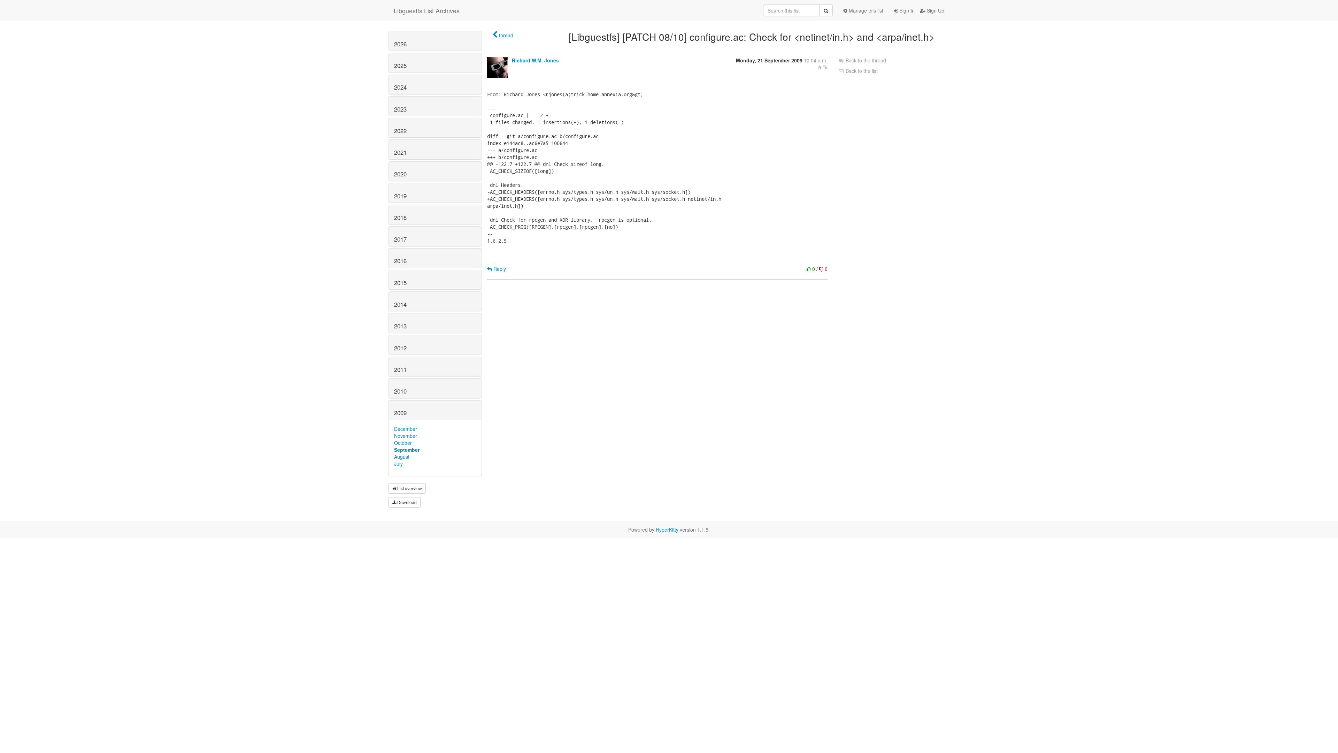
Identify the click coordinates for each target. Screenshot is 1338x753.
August (401, 456)
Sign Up (934, 10)
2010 (400, 391)
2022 (400, 131)
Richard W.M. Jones (535, 60)
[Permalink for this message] (825, 67)
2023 (400, 109)
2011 (400, 369)
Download (406, 502)
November (405, 435)
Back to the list (861, 70)
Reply (499, 268)
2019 (400, 196)
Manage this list (865, 10)
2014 (400, 304)
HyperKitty (667, 529)
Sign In (906, 10)
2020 (400, 174)
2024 (400, 87)
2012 (400, 348)
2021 (400, 152)
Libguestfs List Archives (427, 10)
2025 (400, 65)
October (403, 442)
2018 (400, 217)
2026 (400, 44)
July (398, 463)
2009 (400, 413)
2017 (400, 239)
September (407, 449)
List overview (409, 488)
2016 (400, 261)
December (405, 428)
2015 (400, 283)
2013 (400, 326)
